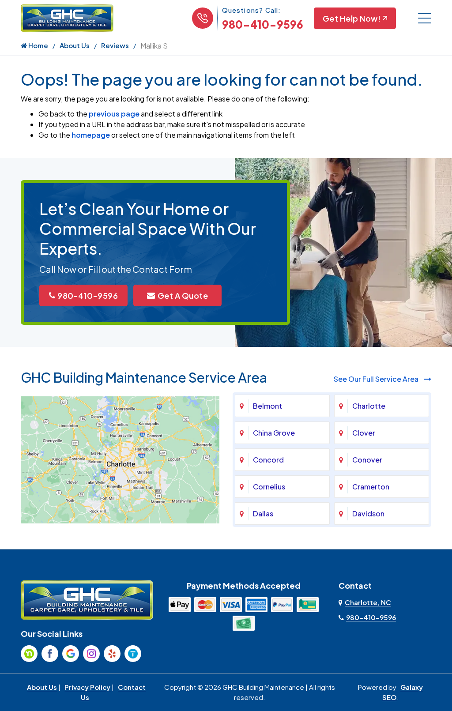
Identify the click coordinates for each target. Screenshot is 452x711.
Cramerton (370, 486)
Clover (363, 432)
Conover (367, 459)
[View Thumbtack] (132, 653)
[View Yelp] (112, 653)
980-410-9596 (262, 24)
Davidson (368, 513)
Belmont (267, 405)
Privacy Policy (87, 687)
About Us (75, 45)
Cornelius (269, 486)
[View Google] (70, 653)
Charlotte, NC (368, 602)
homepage (91, 134)
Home (37, 45)
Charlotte (368, 405)
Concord (268, 459)
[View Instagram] (91, 653)
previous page (114, 113)
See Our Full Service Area (377, 379)
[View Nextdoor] (29, 653)
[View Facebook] (49, 653)
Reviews (115, 45)
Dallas (263, 513)
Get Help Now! (352, 18)
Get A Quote (183, 295)
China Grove (274, 432)
